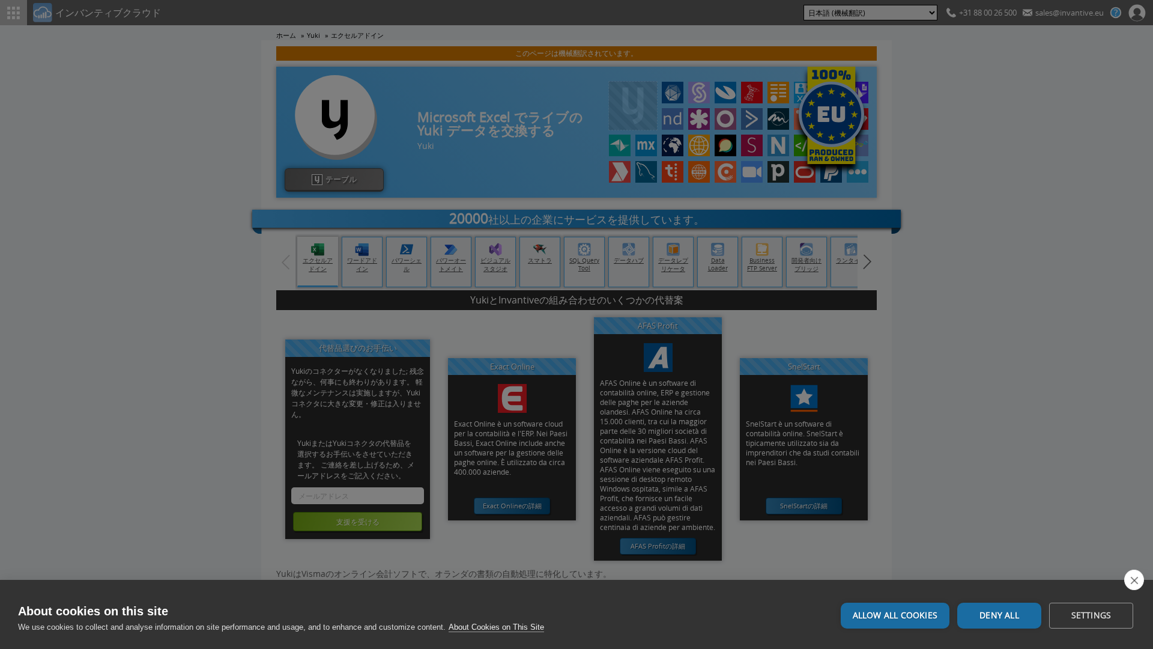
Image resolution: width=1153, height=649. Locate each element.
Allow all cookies (895, 615)
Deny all (999, 615)
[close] (1134, 580)
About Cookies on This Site (496, 627)
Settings (1091, 615)
